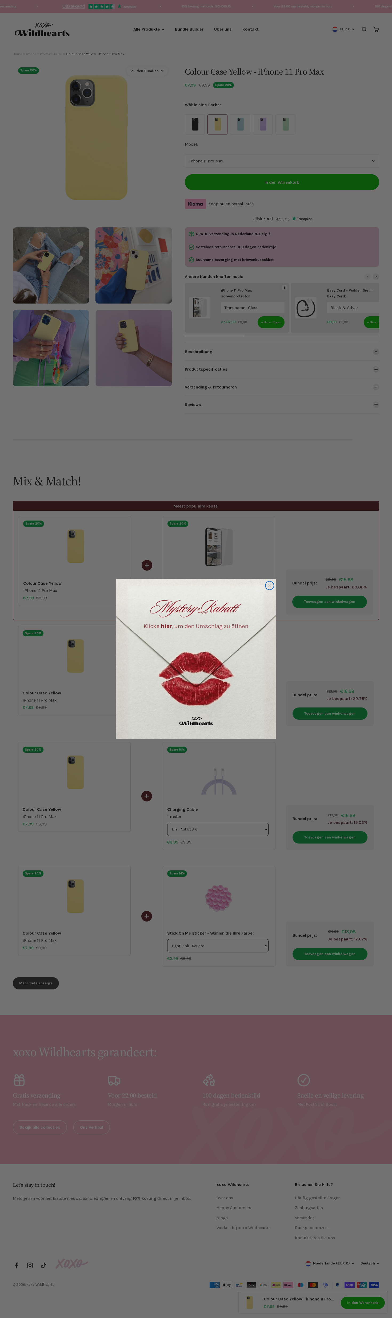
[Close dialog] (269, 585)
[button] (196, 659)
